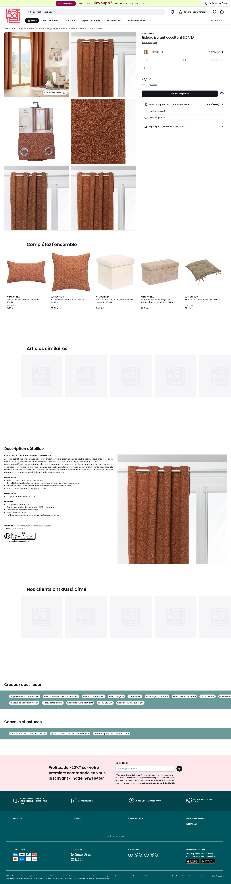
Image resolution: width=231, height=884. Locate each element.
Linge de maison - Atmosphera (24, 696)
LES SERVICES (76, 818)
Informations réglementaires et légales (97, 876)
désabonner (155, 780)
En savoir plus (211, 856)
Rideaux (64, 28)
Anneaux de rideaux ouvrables (24, 702)
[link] (183, 104)
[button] (222, 12)
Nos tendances (114, 20)
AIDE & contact (19, 818)
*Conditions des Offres (43, 879)
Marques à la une (136, 20)
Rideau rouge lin (116, 696)
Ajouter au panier (179, 93)
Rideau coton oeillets (53, 702)
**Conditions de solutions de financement (70, 879)
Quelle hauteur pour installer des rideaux (70, 733)
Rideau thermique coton (184, 696)
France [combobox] (219, 876)
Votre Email (122, 762)
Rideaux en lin (135, 696)
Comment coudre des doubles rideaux (28, 733)
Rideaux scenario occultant (80, 702)
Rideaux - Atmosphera (93, 696)
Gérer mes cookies (25, 879)
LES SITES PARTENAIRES (195, 818)
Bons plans (69, 20)
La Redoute (10, 28)
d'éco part (153, 85)
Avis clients (164, 876)
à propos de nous (135, 818)
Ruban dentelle (208, 696)
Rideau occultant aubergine (130, 702)
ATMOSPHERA (148, 33)
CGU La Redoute (150, 876)
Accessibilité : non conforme (99, 879)
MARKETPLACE (191, 824)
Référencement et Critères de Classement (64, 876)
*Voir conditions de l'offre (128, 775)
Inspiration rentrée (91, 20)
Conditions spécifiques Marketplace (34, 876)
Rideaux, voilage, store (47, 28)
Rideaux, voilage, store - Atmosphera (61, 696)
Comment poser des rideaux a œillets (111, 733)
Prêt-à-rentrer (50, 20)
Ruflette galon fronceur (157, 696)
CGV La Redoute (12, 876)
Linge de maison (26, 28)
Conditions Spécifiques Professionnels (128, 876)
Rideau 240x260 (105, 702)
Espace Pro (216, 20)
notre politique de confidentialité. (158, 783)
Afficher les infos (115, 836)
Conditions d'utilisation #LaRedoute (184, 876)
